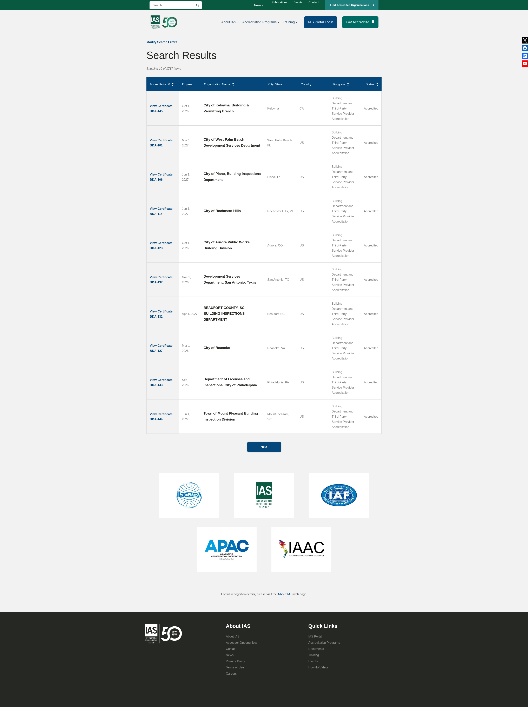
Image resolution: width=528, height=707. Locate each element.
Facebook (525, 56)
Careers (231, 673)
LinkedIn (525, 48)
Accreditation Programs (259, 22)
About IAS (228, 22)
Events (297, 2)
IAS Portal (315, 636)
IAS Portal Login (320, 22)
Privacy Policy (235, 661)
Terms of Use (235, 667)
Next (264, 447)
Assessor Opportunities (242, 642)
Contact (314, 2)
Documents (316, 648)
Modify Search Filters (161, 42)
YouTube (525, 63)
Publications (279, 2)
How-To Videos (318, 667)
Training (289, 22)
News (257, 5)
